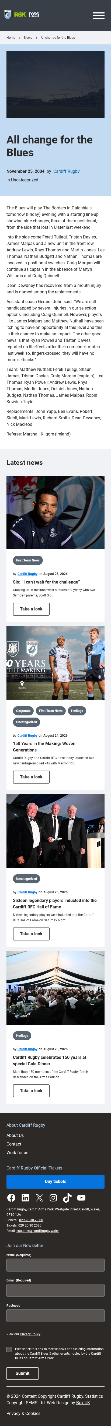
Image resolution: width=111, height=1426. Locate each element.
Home (10, 38)
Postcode (13, 1306)
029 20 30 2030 (30, 1225)
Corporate (23, 711)
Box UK (83, 1402)
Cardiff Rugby (66, 171)
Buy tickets (55, 1181)
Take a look (35, 611)
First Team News (28, 560)
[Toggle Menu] (99, 16)
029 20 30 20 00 (31, 1220)
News (28, 38)
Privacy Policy (30, 1334)
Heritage (77, 711)
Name (18, 1255)
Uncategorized (24, 179)
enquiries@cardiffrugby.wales (37, 1231)
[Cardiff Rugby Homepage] (21, 15)
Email (18, 1280)
